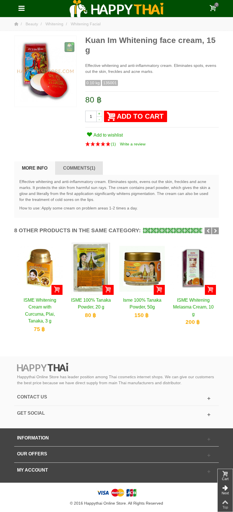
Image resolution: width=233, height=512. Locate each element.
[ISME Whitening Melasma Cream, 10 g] (193, 269)
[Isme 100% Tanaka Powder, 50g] (142, 269)
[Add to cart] (57, 290)
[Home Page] (16, 24)
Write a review (132, 144)
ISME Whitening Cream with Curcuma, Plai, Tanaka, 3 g (40, 310)
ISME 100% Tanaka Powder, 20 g (91, 303)
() (113, 144)
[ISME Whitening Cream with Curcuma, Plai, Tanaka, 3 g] (40, 269)
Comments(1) (79, 167)
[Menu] (21, 9)
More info (34, 167)
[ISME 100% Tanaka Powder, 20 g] (91, 269)
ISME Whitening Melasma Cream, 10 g (193, 306)
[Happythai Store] (116, 8)
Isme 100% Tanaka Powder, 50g (142, 303)
